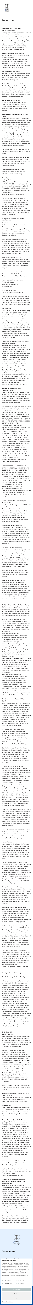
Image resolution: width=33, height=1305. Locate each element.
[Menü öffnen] (29, 7)
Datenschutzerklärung (7, 1302)
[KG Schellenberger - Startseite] (7, 7)
